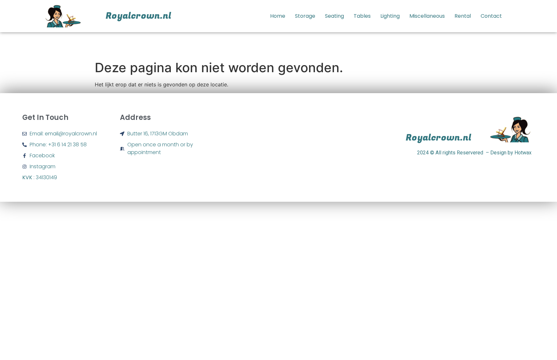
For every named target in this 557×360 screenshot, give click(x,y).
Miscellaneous (427, 16)
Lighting (390, 16)
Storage (305, 16)
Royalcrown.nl (138, 16)
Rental (462, 16)
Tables (362, 16)
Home (277, 16)
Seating (334, 16)
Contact (491, 16)
